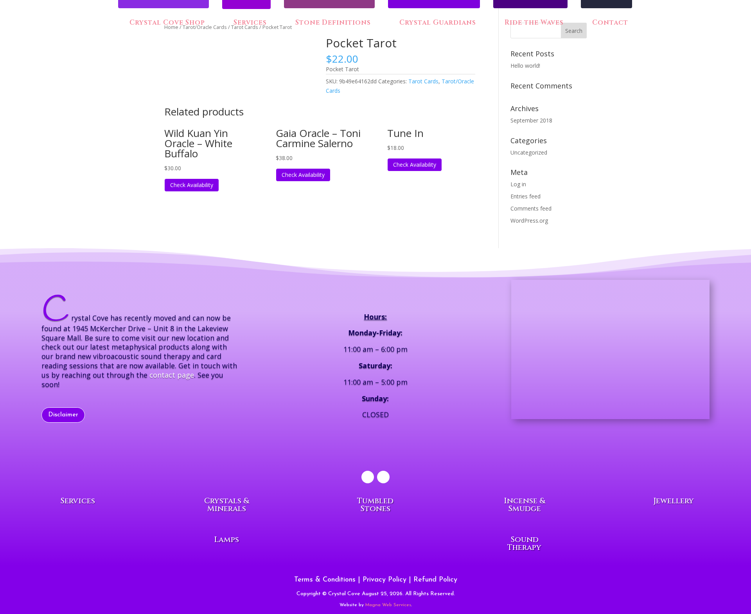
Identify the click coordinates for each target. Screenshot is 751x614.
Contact (609, 23)
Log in (518, 184)
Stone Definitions (332, 23)
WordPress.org (529, 220)
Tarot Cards (423, 81)
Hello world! (525, 65)
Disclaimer (63, 415)
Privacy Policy (384, 579)
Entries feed (525, 196)
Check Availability (191, 185)
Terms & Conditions (325, 579)
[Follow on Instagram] (383, 477)
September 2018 (531, 120)
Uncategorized (528, 152)
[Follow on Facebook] (367, 477)
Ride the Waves (533, 23)
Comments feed (531, 208)
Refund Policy (435, 579)
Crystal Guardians (436, 23)
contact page (171, 375)
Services (250, 23)
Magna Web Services (388, 605)
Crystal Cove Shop (166, 23)
